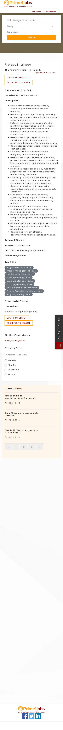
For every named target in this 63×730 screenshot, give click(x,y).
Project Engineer (15, 340)
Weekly (12, 360)
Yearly (11, 374)
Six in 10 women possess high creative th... (21, 414)
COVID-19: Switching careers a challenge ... (21, 431)
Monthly (12, 365)
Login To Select (17, 77)
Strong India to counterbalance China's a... (20, 397)
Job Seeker (51, 11)
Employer (36, 11)
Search (32, 37)
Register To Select (18, 82)
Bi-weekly (13, 369)
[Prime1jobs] (18, 3)
